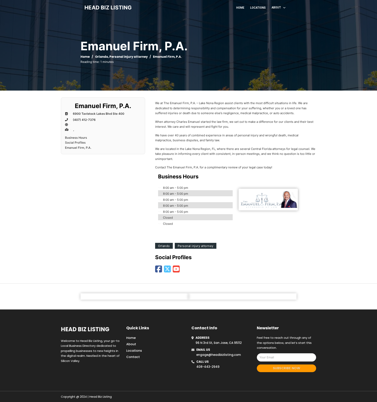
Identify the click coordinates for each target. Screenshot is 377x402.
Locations (258, 7)
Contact (133, 357)
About (131, 344)
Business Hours (76, 138)
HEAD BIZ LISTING (108, 7)
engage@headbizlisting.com (218, 355)
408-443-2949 (208, 367)
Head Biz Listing (85, 329)
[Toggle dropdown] (284, 7)
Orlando (101, 57)
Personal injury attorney (128, 57)
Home (240, 7)
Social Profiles (75, 142)
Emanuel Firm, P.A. (78, 148)
